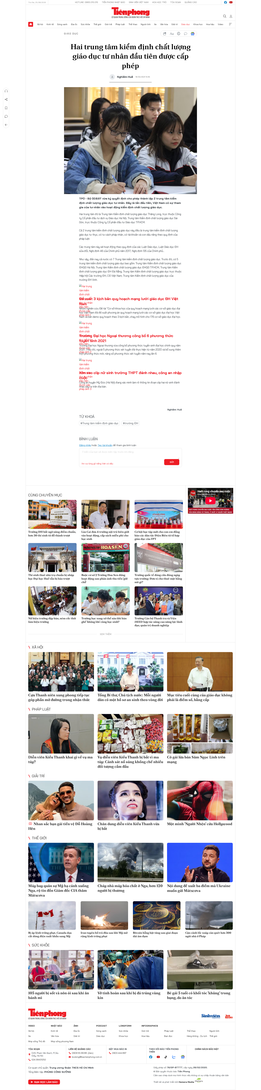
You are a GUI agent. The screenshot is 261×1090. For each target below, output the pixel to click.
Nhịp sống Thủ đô (36, 1041)
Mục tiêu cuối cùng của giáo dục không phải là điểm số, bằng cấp (199, 697)
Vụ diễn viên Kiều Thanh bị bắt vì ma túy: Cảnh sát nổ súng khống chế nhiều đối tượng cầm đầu (130, 762)
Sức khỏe (85, 24)
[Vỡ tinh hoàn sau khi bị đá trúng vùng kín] (130, 969)
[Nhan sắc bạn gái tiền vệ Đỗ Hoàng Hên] (61, 800)
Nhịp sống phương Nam (62, 1041)
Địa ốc (74, 24)
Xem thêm (230, 24)
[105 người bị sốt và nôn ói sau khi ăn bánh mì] (61, 969)
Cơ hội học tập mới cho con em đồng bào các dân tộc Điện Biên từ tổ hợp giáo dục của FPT (157, 535)
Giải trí (174, 24)
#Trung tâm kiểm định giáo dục (99, 423)
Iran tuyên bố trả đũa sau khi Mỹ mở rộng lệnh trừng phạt (104, 934)
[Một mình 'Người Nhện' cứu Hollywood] (200, 800)
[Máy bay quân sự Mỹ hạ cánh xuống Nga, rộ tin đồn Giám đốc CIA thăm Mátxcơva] (61, 862)
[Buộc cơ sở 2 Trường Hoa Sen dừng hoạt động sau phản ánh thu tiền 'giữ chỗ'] (105, 557)
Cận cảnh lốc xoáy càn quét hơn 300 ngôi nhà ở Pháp (208, 934)
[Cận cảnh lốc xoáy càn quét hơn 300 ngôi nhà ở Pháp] (209, 915)
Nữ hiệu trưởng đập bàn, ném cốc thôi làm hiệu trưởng (52, 620)
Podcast (101, 1025)
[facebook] (225, 2)
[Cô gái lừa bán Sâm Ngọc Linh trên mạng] (200, 733)
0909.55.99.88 (79, 1053)
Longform (125, 1025)
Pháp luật (120, 24)
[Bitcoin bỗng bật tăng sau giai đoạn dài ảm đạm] (156, 915)
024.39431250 (39, 1059)
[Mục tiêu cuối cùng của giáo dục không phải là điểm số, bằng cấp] (200, 671)
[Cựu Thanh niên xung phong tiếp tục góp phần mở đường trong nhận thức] (61, 671)
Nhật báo (56, 1025)
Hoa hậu (210, 24)
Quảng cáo (191, 2)
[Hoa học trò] (229, 1016)
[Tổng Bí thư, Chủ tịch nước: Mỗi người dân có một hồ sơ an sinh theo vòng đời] (130, 671)
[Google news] (184, 1057)
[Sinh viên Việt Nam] (210, 1016)
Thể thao (133, 24)
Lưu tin (6, 108)
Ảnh (76, 1025)
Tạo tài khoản (105, 445)
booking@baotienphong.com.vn (87, 1057)
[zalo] (175, 1057)
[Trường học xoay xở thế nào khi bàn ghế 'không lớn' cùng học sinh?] (105, 600)
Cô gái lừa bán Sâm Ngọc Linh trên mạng (196, 759)
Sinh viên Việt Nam (138, 2)
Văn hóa (164, 24)
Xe (155, 24)
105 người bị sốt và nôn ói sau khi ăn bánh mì (58, 995)
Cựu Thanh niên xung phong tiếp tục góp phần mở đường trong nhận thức (59, 697)
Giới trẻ (108, 24)
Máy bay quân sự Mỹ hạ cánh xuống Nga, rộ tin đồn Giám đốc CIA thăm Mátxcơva (58, 890)
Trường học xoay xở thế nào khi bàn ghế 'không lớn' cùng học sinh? (104, 620)
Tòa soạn (175, 2)
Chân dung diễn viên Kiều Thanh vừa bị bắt (128, 826)
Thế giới (97, 24)
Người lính (146, 24)
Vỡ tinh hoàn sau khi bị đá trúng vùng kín (129, 995)
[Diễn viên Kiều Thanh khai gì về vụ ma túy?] (61, 733)
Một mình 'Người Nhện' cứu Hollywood (199, 824)
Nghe (6, 91)
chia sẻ (165, 34)
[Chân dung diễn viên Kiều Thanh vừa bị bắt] (130, 800)
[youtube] (231, 2)
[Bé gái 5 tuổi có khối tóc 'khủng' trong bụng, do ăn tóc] (200, 969)
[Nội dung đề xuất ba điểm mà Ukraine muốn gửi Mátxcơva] (200, 862)
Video (220, 24)
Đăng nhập (85, 445)
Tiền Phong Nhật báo (113, 2)
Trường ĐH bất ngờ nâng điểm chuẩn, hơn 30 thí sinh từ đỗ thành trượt (52, 533)
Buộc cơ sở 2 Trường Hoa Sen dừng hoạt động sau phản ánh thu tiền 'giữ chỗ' (104, 578)
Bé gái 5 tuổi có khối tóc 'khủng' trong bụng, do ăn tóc (198, 995)
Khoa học (198, 24)
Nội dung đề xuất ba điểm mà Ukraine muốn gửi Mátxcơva (198, 888)
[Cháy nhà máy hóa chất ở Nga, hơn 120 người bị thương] (130, 862)
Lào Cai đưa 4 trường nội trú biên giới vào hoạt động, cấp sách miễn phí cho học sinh (105, 535)
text (172, 34)
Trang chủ (30, 24)
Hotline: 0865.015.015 (86, 2)
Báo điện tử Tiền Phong (131, 12)
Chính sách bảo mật (207, 1049)
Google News (193, 34)
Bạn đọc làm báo (46, 1082)
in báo (179, 34)
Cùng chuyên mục (45, 495)
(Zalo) (90, 1053)
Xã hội (40, 24)
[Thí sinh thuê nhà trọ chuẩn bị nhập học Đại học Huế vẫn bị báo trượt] (52, 557)
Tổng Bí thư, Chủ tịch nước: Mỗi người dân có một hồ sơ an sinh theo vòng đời (130, 697)
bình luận (186, 34)
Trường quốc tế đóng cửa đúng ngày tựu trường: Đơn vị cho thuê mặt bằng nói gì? (158, 578)
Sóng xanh (62, 24)
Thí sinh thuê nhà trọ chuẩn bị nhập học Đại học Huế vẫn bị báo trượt (51, 576)
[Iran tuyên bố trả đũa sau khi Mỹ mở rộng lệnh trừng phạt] (104, 915)
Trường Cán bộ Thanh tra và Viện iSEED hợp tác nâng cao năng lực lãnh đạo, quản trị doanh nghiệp (158, 622)
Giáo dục (185, 24)
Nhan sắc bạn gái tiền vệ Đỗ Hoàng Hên (60, 826)
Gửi (172, 462)
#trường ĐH (130, 423)
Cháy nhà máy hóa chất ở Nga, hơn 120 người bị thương (130, 888)
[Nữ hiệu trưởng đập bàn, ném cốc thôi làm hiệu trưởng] (52, 600)
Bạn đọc (168, 1036)
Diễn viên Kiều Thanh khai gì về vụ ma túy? (60, 759)
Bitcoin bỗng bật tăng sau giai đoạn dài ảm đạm (155, 934)
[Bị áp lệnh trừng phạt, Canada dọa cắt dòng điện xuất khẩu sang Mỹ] (52, 915)
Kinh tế (50, 24)
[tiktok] (167, 1057)
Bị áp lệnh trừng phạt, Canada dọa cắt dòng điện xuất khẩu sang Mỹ (50, 934)
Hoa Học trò (159, 2)
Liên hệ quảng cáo (80, 1049)
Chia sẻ (6, 99)
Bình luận (6, 116)
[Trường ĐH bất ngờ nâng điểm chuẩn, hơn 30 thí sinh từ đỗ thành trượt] (52, 514)
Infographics (150, 1025)
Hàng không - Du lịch (197, 1036)
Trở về (6, 125)
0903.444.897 (119, 1053)
